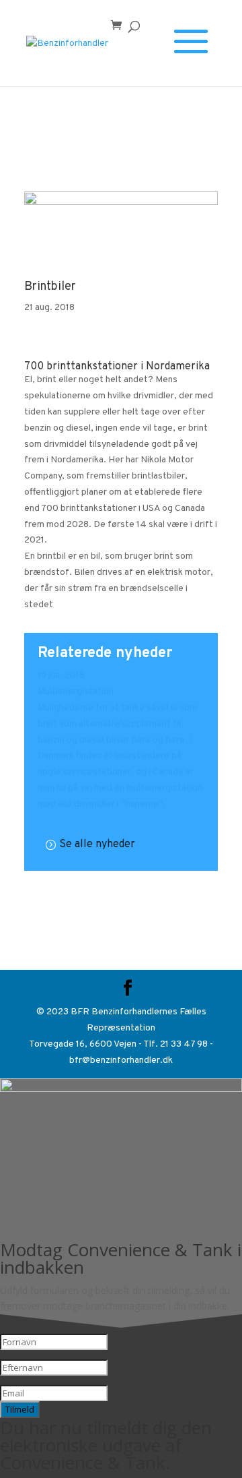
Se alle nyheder (97, 844)
